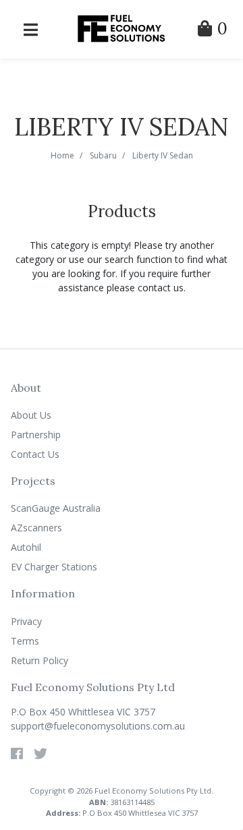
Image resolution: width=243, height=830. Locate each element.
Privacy (26, 621)
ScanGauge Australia (56, 508)
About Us (31, 415)
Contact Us (35, 454)
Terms (25, 640)
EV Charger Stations (54, 566)
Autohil (26, 547)
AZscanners (36, 527)
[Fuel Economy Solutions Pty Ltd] (121, 28)
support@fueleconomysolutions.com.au (98, 725)
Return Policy (39, 660)
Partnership (36, 434)
